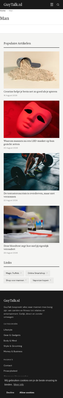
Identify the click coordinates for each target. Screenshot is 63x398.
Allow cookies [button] (27, 392)
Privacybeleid (10, 370)
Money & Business (13, 351)
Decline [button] (10, 392)
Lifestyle (8, 329)
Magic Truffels (12, 273)
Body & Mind (10, 340)
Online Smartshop (36, 273)
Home (3, 10)
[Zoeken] (58, 4)
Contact (8, 365)
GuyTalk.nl (12, 300)
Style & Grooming (13, 346)
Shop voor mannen (15, 280)
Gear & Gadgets (12, 335)
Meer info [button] (19, 384)
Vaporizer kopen (41, 280)
